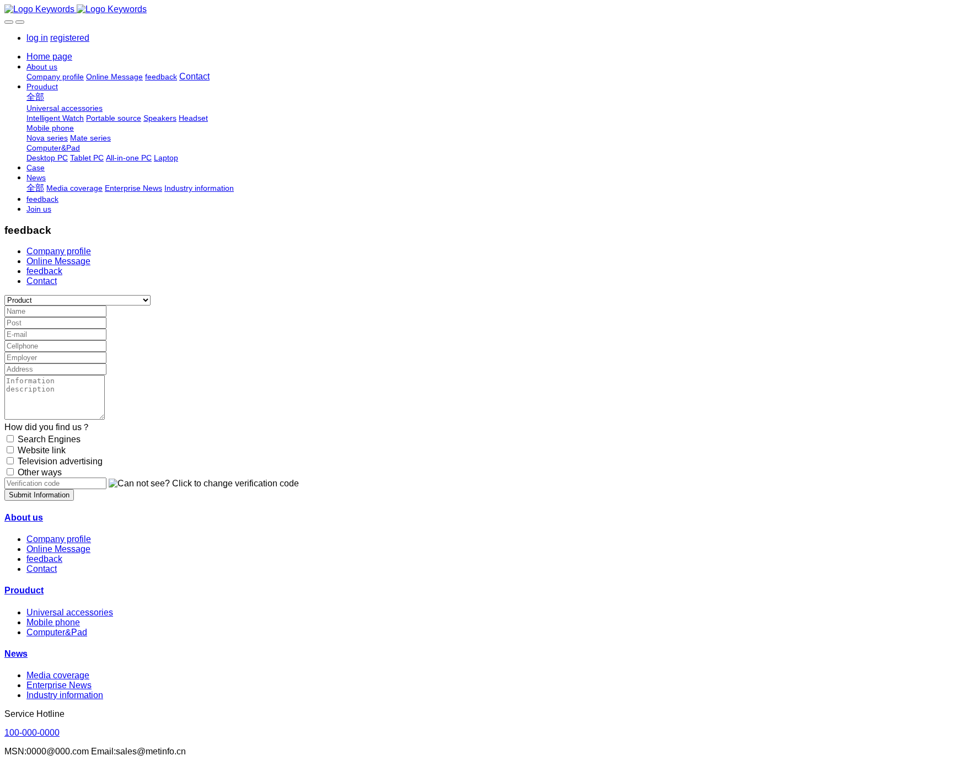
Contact (41, 281)
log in (37, 37)
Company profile (58, 251)
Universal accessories (69, 612)
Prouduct (24, 590)
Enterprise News (59, 685)
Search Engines (49, 439)
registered (69, 37)
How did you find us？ (47, 427)
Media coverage (57, 675)
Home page (49, 56)
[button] (204, 484)
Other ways (40, 472)
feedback (44, 271)
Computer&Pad (56, 632)
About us (23, 517)
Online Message (58, 261)
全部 (35, 96)
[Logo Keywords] (476, 9)
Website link (42, 450)
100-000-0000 (32, 732)
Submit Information (39, 495)
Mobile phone (53, 622)
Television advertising (60, 461)
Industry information (64, 695)
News (16, 653)
